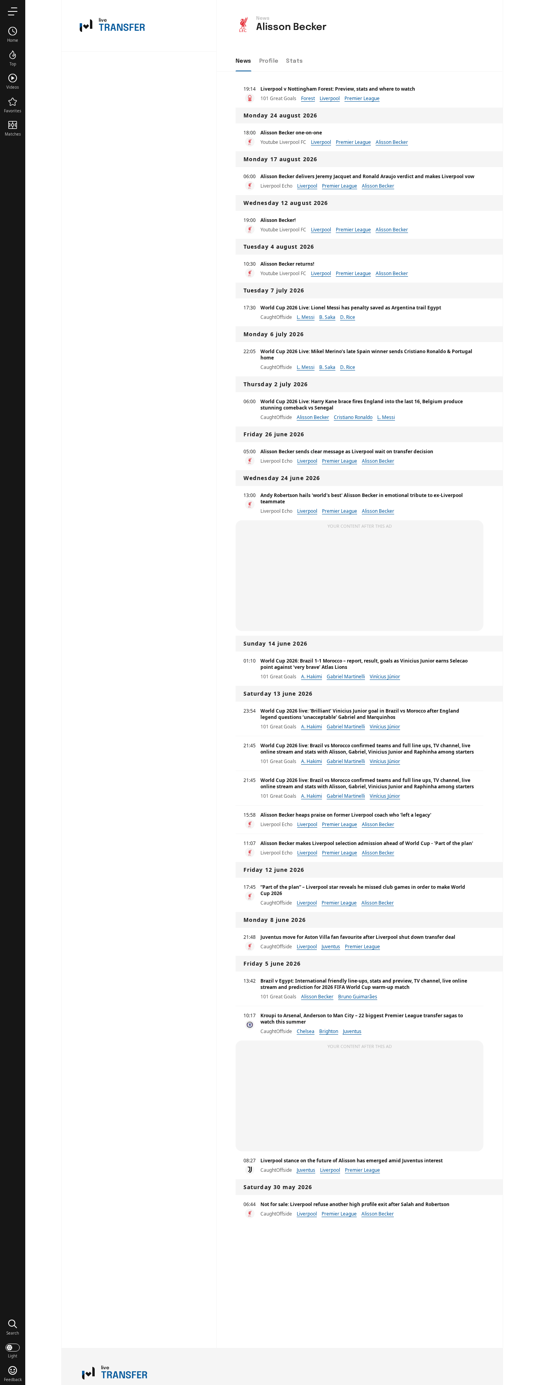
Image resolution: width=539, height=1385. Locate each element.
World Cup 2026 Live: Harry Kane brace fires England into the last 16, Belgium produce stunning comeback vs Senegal (361, 404)
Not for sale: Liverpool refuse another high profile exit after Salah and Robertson (354, 1204)
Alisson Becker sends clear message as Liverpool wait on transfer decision (346, 451)
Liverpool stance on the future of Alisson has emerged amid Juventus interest (351, 1160)
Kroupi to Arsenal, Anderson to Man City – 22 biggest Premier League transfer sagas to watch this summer (361, 1018)
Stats (294, 61)
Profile (269, 61)
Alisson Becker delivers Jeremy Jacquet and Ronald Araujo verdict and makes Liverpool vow (367, 176)
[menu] (12, 11)
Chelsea (305, 1031)
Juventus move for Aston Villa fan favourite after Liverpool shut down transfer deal (357, 937)
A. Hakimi (311, 676)
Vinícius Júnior (385, 676)
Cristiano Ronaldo (353, 417)
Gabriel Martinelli (346, 676)
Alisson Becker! (278, 220)
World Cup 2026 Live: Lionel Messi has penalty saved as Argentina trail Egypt (350, 307)
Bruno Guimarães (357, 996)
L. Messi (305, 317)
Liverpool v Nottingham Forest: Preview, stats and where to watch (337, 89)
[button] (12, 1327)
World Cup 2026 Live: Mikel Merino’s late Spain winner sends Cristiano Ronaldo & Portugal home (366, 354)
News (243, 61)
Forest (308, 98)
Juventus (331, 946)
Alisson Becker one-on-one (291, 132)
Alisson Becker (392, 142)
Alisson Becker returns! (287, 264)
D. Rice (347, 317)
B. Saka (327, 317)
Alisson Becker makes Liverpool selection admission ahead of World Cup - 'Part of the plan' (366, 843)
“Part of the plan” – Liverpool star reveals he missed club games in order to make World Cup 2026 (362, 890)
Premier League (362, 98)
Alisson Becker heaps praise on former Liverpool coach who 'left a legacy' (345, 815)
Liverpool (330, 98)
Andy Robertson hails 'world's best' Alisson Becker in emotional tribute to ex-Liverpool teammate (361, 498)
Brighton (328, 1031)
